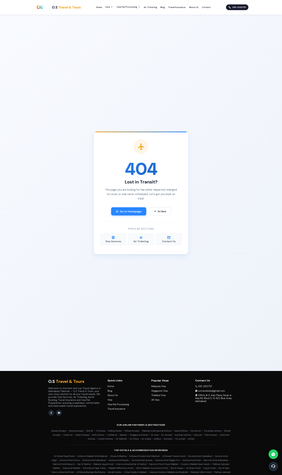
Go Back (162, 211)
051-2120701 (205, 386)
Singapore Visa (159, 390)
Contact (206, 7)
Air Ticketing (150, 7)
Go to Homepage (130, 211)
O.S (66, 381)
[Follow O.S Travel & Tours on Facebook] (51, 413)
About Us (194, 7)
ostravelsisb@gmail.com (211, 390)
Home (99, 7)
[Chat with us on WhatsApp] (273, 454)
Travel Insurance (177, 7)
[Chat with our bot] (273, 466)
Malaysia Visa (158, 386)
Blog (162, 7)
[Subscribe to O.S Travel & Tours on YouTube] (59, 413)
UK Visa (155, 399)
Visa (107, 7)
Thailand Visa (158, 395)
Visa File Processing (127, 7)
